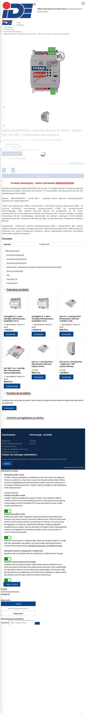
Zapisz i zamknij (12, 584)
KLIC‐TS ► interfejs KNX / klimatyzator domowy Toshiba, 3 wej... (70, 318)
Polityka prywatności (10, 452)
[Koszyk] (81, 22)
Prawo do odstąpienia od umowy (15, 449)
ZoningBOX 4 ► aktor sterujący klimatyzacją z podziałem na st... (42, 318)
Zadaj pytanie (9, 408)
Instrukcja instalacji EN (15, 255)
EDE (8, 275)
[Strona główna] (19, 10)
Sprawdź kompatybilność (16, 263)
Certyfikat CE (12, 279)
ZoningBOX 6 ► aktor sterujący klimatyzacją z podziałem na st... (15, 318)
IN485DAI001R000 (64, 183)
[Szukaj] (83, 22)
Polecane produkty (17, 289)
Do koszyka (10, 334)
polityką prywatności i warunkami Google (45, 546)
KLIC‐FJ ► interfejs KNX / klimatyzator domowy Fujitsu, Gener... (42, 364)
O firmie (33, 441)
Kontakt (33, 443)
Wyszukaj (5, 622)
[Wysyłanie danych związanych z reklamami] (7, 559)
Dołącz (7, 463)
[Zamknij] (83, 3)
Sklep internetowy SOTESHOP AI (73, 467)
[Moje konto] (78, 22)
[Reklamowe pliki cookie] (7, 537)
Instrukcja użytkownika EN (17, 259)
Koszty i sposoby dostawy (12, 443)
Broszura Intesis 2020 (15, 271)
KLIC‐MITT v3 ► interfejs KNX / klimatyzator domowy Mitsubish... (14, 370)
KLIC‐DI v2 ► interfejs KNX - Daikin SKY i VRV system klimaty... (70, 364)
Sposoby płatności (9, 446)
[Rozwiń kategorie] (15, 21)
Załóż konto (18, 613)
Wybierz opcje (12, 386)
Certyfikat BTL (12, 283)
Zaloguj (18, 604)
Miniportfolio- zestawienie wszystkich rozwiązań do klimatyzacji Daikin (34, 267)
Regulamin (6, 441)
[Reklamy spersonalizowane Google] (7, 580)
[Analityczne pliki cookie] (7, 511)
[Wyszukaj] (37, 623)
